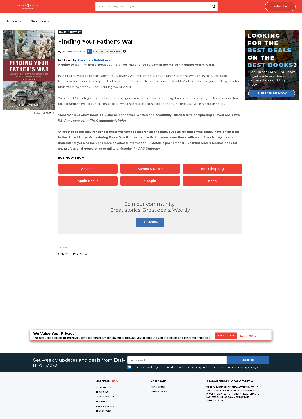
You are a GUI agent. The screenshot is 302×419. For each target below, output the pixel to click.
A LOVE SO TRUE (104, 387)
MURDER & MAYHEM (105, 406)
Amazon (88, 169)
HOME (62, 32)
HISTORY (75, 32)
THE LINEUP (101, 401)
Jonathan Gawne (74, 51)
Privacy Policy (159, 392)
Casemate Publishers (94, 60)
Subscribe (280, 6)
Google (150, 181)
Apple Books (88, 181)
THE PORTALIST (103, 411)
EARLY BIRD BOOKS (105, 397)
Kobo (212, 181)
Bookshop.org (212, 169)
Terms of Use (158, 387)
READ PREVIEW (43, 113)
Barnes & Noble (150, 169)
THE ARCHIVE (102, 392)
